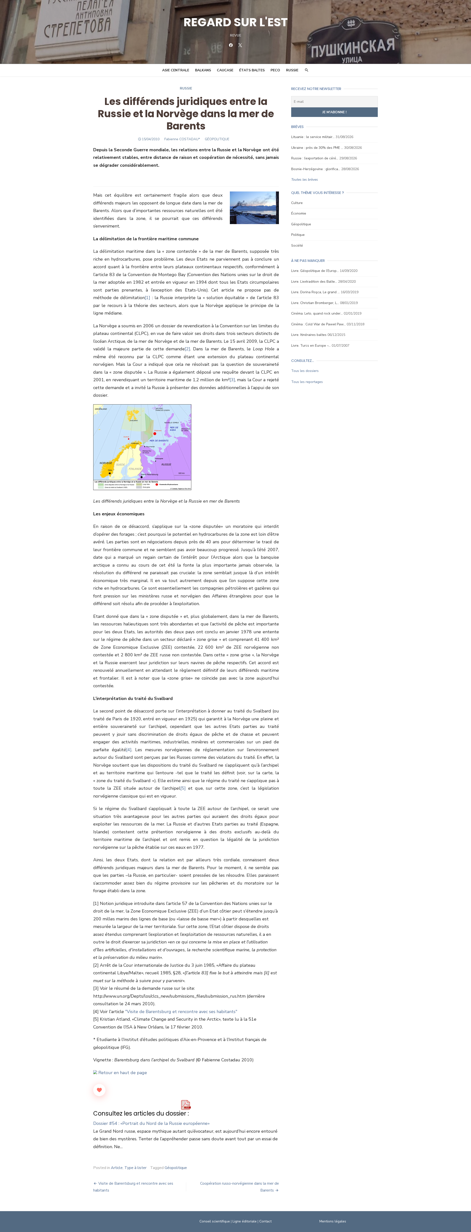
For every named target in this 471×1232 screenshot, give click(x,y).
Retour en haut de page (122, 1073)
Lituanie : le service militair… (313, 137)
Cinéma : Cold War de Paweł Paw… (318, 324)
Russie (292, 70)
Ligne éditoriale (245, 1221)
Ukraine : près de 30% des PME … (317, 147)
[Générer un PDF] (186, 1105)
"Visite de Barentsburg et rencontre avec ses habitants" (181, 1012)
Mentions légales (332, 1221)
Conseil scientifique (214, 1221)
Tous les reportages (307, 382)
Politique (298, 234)
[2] (187, 349)
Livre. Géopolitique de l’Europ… (315, 270)
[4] (128, 750)
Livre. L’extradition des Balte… (314, 281)
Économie (298, 213)
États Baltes (252, 70)
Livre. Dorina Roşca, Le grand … (315, 292)
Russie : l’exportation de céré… (314, 158)
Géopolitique (176, 1167)
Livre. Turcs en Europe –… (311, 345)
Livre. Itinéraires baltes (309, 334)
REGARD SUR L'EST (235, 22)
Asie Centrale (175, 70)
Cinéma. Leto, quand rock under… (317, 313)
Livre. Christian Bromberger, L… (315, 303)
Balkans (203, 70)
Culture (297, 203)
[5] (183, 788)
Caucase (225, 70)
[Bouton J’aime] (99, 1090)
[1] (147, 298)
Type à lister (135, 1167)
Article (117, 1167)
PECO (275, 70)
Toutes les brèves (304, 179)
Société (297, 245)
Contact (265, 1221)
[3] (232, 380)
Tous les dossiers (305, 370)
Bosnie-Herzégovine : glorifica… (315, 169)
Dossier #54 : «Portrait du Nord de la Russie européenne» (151, 1123)
